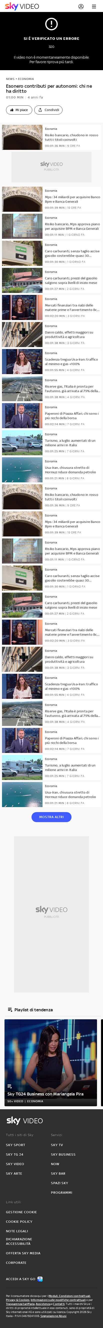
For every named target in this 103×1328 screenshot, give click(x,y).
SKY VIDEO (15, 1164)
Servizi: (57, 1135)
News (10, 79)
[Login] (81, 7)
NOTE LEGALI (17, 1231)
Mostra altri (51, 817)
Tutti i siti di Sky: (20, 1135)
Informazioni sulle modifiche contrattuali (58, 1300)
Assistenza (43, 1304)
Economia (26, 79)
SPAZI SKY (59, 1183)
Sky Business (63, 1154)
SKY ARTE (14, 1173)
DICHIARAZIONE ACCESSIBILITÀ (19, 1241)
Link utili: (14, 1202)
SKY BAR (58, 1173)
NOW (55, 1164)
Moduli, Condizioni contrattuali (69, 1296)
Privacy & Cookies (18, 1300)
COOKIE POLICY (19, 1222)
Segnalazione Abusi (53, 1316)
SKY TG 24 (15, 1154)
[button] (19, 110)
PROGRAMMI (61, 1192)
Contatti (59, 1304)
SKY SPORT (15, 1145)
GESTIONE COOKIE (21, 1212)
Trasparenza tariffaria (20, 1304)
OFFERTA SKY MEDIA (23, 1253)
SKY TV (57, 1145)
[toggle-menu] (94, 7)
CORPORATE (16, 1263)
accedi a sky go (21, 1279)
